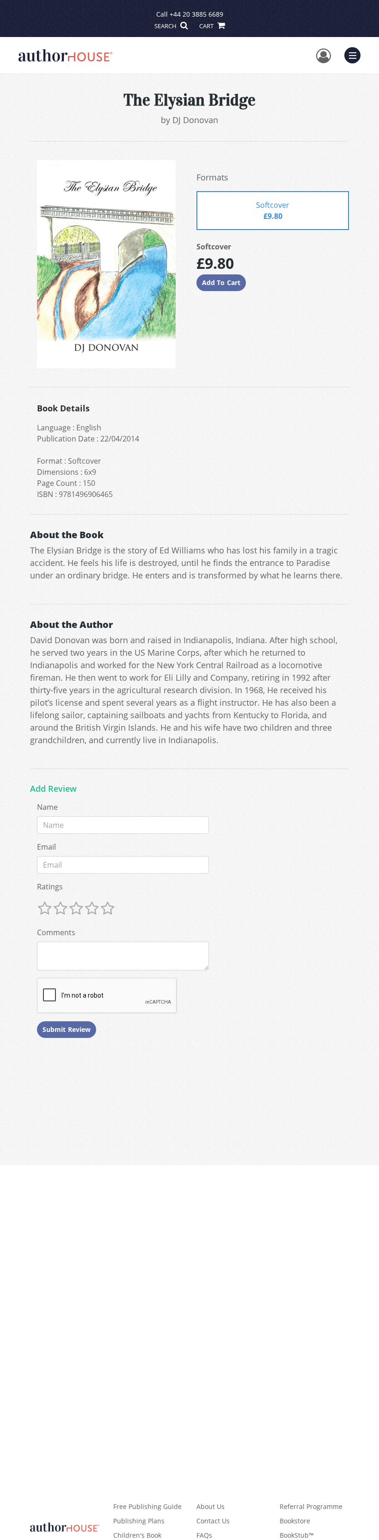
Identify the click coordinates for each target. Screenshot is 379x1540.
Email (46, 847)
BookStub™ (297, 1535)
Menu (355, 54)
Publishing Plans (139, 1520)
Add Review (53, 789)
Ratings (50, 887)
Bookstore (295, 1520)
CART (207, 26)
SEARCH (166, 26)
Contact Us (213, 1520)
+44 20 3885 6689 (196, 14)
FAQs (204, 1535)
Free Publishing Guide (147, 1506)
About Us (210, 1506)
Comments (56, 932)
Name (47, 807)
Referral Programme (311, 1506)
